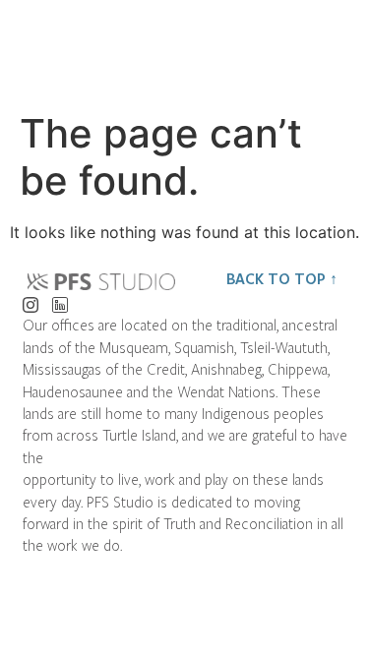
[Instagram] (30, 299)
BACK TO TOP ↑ (282, 278)
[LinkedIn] (59, 299)
